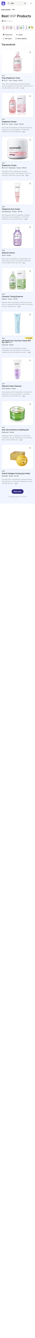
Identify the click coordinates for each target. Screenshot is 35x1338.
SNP (13, 9)
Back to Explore (6, 9)
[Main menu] (31, 3)
